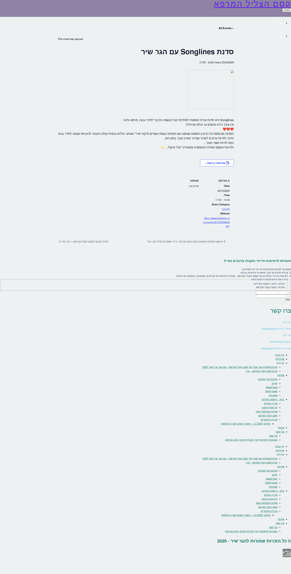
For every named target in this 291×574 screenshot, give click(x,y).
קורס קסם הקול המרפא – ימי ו (261, 371)
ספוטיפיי (273, 395)
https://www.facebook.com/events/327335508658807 (216, 222)
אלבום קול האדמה (268, 379)
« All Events (226, 28)
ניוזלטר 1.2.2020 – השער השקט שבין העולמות (246, 423)
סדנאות (226, 209)
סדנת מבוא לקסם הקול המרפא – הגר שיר (84, 241)
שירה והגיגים (271, 403)
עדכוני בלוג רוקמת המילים (269, 283)
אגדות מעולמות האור (266, 411)
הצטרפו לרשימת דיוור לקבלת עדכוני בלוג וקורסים (251, 439)
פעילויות (280, 359)
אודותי (281, 427)
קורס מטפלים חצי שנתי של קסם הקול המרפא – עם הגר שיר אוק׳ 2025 (240, 367)
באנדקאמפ (272, 387)
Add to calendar (216, 163)
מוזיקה (280, 375)
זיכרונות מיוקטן (270, 407)
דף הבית (279, 355)
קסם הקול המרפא (268, 415)
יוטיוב (275, 383)
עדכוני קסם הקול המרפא (270, 287)
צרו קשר (280, 431)
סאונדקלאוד (271, 391)
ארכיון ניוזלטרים (269, 419)
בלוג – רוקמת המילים (273, 399)
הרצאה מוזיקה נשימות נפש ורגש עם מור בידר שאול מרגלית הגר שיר (185, 241)
